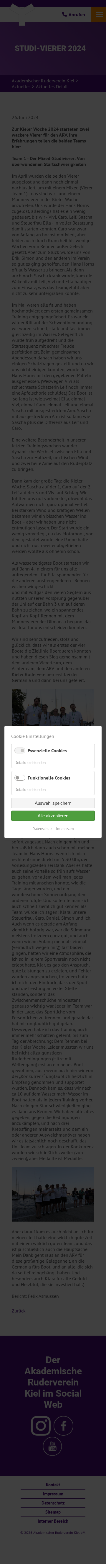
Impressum (65, 828)
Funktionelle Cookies (49, 778)
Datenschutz (42, 828)
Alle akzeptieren (53, 815)
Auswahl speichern (53, 803)
